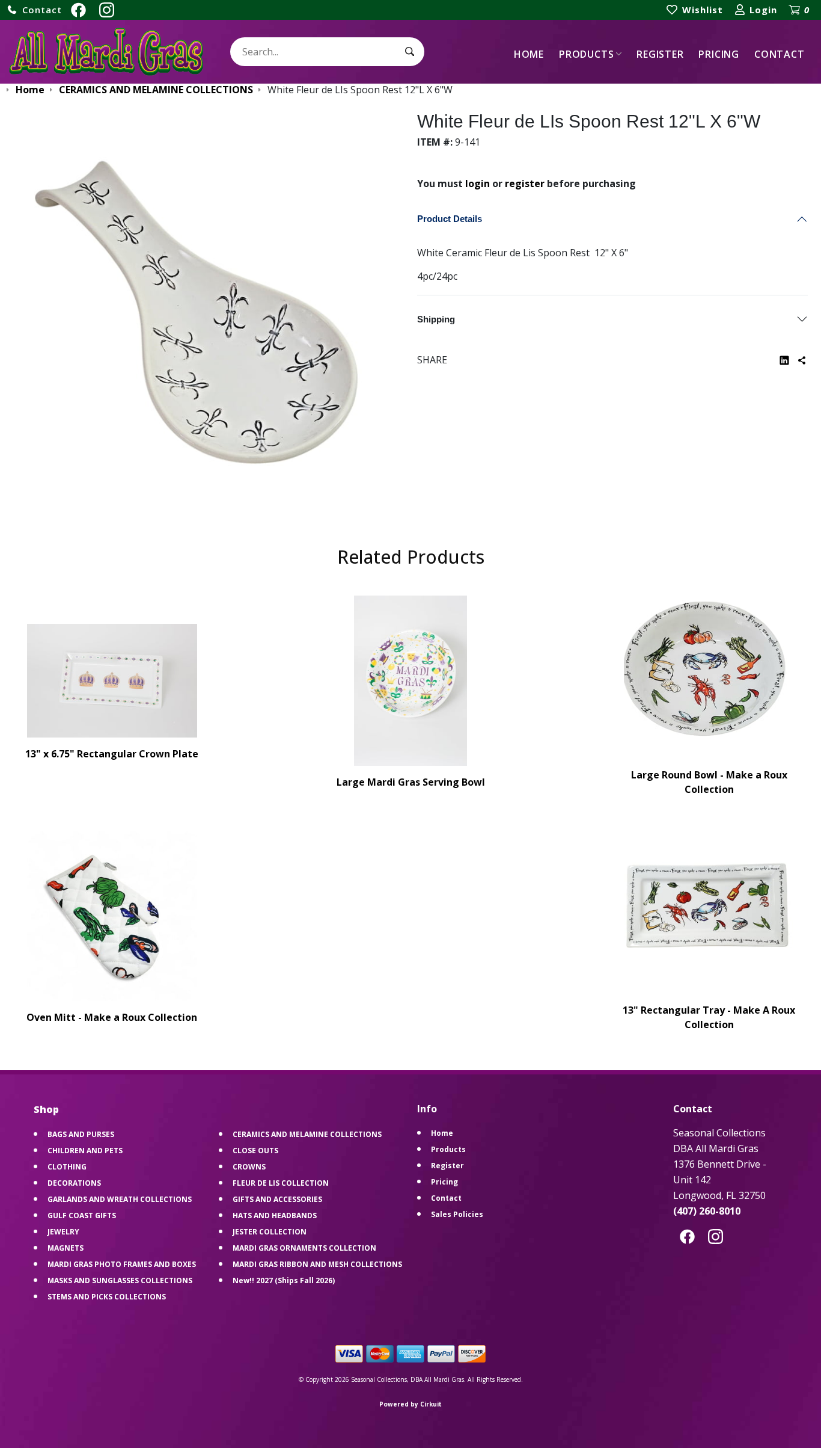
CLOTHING (67, 1167)
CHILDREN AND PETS (85, 1150)
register (525, 183)
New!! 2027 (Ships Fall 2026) (284, 1280)
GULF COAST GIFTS (81, 1215)
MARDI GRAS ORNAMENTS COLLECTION (304, 1248)
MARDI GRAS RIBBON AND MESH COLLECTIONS (317, 1264)
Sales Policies (457, 1214)
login (477, 183)
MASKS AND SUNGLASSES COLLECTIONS (119, 1280)
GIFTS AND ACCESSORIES (277, 1199)
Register (659, 54)
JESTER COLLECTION (270, 1232)
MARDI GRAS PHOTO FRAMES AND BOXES (121, 1264)
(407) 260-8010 (706, 1211)
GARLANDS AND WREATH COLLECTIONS (119, 1199)
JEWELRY (63, 1232)
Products (586, 54)
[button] (34, 10)
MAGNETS (65, 1248)
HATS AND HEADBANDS (275, 1215)
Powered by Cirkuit (410, 1404)
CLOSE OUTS (255, 1150)
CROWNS (249, 1167)
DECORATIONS (74, 1183)
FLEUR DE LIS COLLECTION (281, 1183)
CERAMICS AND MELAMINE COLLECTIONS (307, 1134)
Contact (779, 54)
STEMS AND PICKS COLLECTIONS (106, 1297)
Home (529, 54)
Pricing (718, 54)
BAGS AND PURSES (80, 1134)
